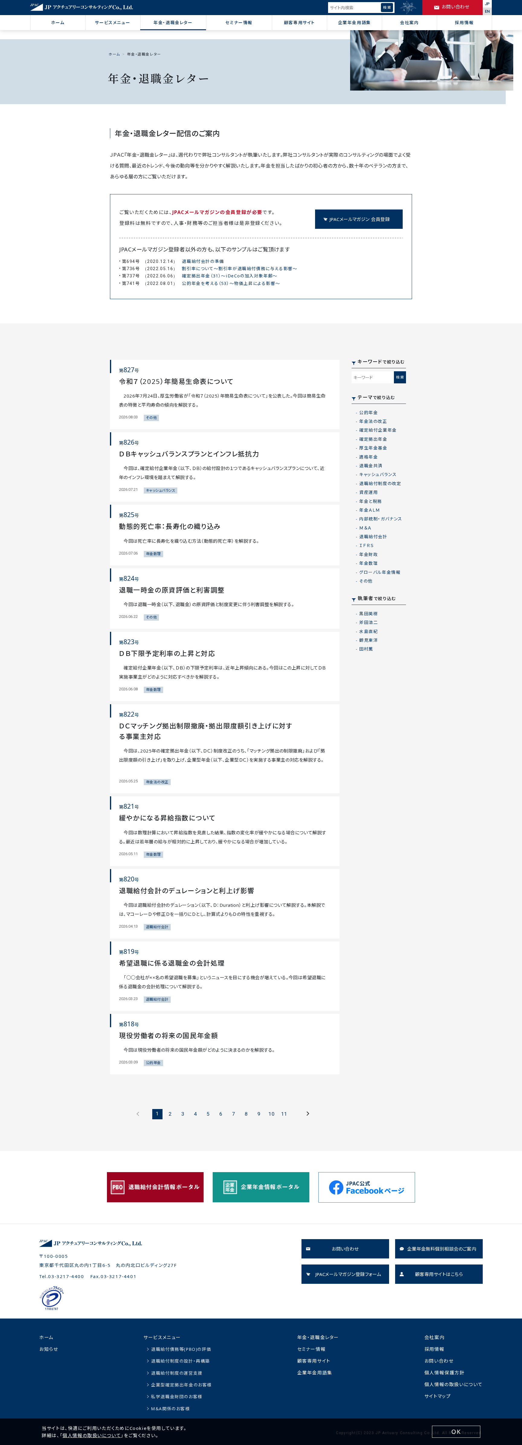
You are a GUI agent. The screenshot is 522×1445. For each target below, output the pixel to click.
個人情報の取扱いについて (453, 1384)
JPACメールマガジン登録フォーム (348, 1274)
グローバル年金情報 (380, 572)
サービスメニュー (112, 22)
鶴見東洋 (368, 640)
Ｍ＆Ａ (365, 528)
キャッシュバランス (378, 474)
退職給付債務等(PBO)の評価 (181, 1349)
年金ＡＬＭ (369, 510)
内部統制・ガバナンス (380, 519)
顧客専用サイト (299, 22)
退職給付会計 (373, 536)
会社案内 (409, 22)
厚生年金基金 (373, 448)
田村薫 (366, 649)
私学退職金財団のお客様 (176, 1396)
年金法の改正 (373, 421)
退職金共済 (371, 465)
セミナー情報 (239, 22)
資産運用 (368, 492)
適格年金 (368, 457)
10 (272, 1114)
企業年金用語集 (354, 22)
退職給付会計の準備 (203, 261)
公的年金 (368, 412)
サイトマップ (437, 1396)
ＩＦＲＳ (366, 545)
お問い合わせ (345, 1249)
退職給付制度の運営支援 (177, 1373)
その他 (366, 581)
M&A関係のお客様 (170, 1408)
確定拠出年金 (373, 439)
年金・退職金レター (172, 22)
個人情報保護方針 (444, 1373)
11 (284, 1114)
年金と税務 (370, 501)
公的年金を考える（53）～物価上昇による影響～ (231, 283)
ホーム (58, 22)
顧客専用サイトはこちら (439, 1274)
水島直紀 (368, 631)
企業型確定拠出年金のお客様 (181, 1385)
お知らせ (48, 1349)
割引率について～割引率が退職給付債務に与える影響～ (239, 268)
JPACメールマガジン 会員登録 (360, 219)
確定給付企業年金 (378, 430)
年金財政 (368, 554)
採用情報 (464, 22)
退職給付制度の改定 (380, 483)
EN (487, 11)
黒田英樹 (368, 613)
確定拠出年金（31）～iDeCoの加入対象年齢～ (229, 276)
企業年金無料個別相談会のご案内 (441, 1249)
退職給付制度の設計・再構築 (180, 1361)
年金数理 (368, 563)
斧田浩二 (368, 622)
